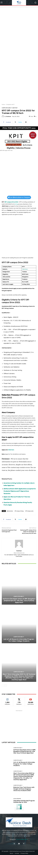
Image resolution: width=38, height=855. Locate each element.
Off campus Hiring (19, 511)
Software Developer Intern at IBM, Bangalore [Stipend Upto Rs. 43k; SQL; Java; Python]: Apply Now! (19, 600)
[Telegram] (19, 843)
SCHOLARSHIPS (17, 798)
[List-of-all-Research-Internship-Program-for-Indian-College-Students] (19, 624)
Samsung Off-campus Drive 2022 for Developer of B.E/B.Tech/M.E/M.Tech (28, 531)
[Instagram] (14, 843)
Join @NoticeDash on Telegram (20, 197)
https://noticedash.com (19, 552)
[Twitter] (23, 843)
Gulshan (8, 116)
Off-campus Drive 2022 (11, 202)
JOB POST (14, 107)
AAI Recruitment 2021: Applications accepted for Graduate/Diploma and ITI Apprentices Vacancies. (20, 491)
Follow (7, 698)
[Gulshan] (3, 116)
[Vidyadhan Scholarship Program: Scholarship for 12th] (7, 800)
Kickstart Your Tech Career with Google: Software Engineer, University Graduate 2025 (23, 789)
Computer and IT (10, 104)
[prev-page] (3, 685)
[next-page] (6, 685)
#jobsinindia (10, 511)
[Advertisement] (19, 22)
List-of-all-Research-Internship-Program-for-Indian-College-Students (19, 640)
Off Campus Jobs (29, 511)
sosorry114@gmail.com (22, 839)
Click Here (25, 269)
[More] (26, 122)
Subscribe (30, 698)
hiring (16, 204)
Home (3, 104)
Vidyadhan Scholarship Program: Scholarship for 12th (24, 801)
